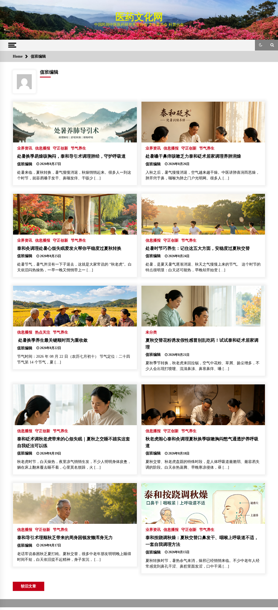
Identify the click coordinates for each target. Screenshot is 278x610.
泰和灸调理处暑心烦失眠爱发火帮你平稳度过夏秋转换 (69, 248)
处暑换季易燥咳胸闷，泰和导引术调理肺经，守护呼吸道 (71, 156)
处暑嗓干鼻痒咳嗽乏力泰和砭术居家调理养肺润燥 (193, 156)
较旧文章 (28, 586)
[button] (260, 45)
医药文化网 (139, 17)
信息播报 (42, 148)
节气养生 (78, 148)
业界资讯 (24, 148)
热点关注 (42, 332)
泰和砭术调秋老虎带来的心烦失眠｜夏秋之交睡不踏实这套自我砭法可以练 (73, 442)
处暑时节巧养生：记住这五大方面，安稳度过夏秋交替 (198, 248)
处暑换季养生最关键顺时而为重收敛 (52, 340)
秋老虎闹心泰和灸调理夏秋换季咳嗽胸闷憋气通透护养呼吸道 (202, 442)
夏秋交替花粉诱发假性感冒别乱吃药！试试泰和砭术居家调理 (202, 344)
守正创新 (60, 148)
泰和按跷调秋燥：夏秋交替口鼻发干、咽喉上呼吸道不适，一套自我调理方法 (202, 541)
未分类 (151, 332)
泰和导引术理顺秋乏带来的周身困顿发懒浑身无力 (65, 537)
